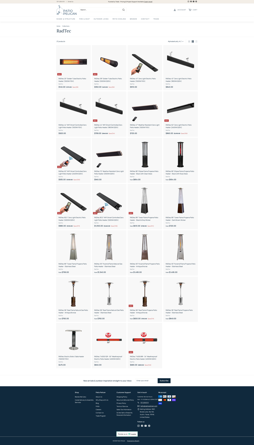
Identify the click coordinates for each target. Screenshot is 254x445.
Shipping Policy (122, 397)
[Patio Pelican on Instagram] (138, 426)
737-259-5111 (61, 1)
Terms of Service (122, 406)
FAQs (97, 406)
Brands (133, 19)
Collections (65, 26)
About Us (99, 397)
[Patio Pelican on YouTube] (146, 426)
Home (58, 26)
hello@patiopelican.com (148, 406)
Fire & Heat (84, 19)
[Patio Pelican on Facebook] (142, 426)
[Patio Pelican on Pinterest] (149, 426)
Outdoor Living (101, 19)
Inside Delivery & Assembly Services (84, 401)
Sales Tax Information (124, 409)
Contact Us (100, 413)
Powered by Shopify (133, 441)
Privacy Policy (121, 403)
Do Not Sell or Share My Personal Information (124, 414)
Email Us (70, 1)
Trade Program (101, 416)
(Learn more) (148, 2)
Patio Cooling (119, 19)
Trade (156, 19)
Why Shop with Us (102, 400)
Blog (97, 403)
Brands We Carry (80, 397)
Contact (145, 19)
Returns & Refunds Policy (125, 400)
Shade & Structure (66, 19)
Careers (98, 409)
